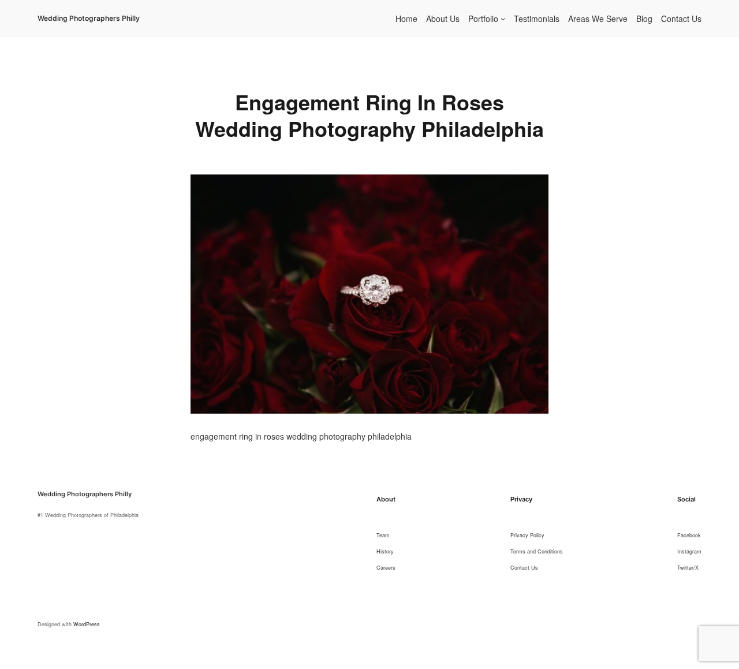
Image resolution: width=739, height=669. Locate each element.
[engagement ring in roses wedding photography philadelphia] (369, 181)
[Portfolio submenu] (503, 18)
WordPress (86, 624)
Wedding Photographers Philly (89, 18)
